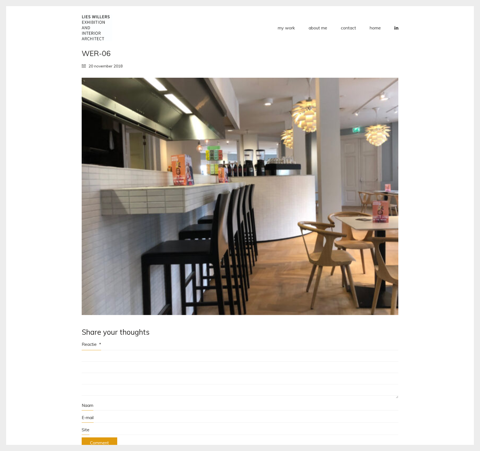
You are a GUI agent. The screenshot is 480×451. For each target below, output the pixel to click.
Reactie (91, 344)
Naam (87, 405)
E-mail (88, 417)
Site (85, 429)
